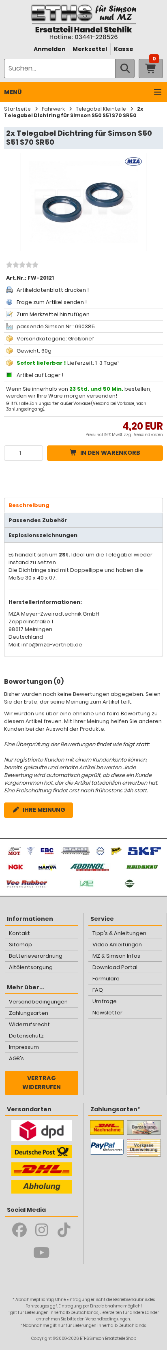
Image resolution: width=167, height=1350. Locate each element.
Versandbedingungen (38, 1002)
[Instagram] (41, 1230)
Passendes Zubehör (38, 520)
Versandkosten (148, 435)
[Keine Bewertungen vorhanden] (21, 266)
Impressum (24, 1047)
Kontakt (19, 933)
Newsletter (107, 1012)
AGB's (16, 1058)
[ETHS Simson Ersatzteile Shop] (83, 21)
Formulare (106, 978)
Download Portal (114, 967)
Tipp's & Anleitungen (119, 933)
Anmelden (50, 49)
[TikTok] (64, 1230)
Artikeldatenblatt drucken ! (53, 290)
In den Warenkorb (110, 453)
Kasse (123, 49)
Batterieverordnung (35, 956)
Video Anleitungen (117, 944)
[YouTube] (41, 1252)
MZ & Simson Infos (116, 956)
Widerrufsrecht (29, 1024)
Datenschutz (26, 1036)
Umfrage (104, 1001)
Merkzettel (90, 49)
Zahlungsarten (28, 1013)
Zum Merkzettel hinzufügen (53, 314)
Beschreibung (29, 505)
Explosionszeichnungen (43, 535)
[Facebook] (19, 1230)
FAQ (97, 990)
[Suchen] (125, 68)
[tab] (83, 505)
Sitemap (20, 944)
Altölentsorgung (31, 967)
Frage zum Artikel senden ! (52, 302)
